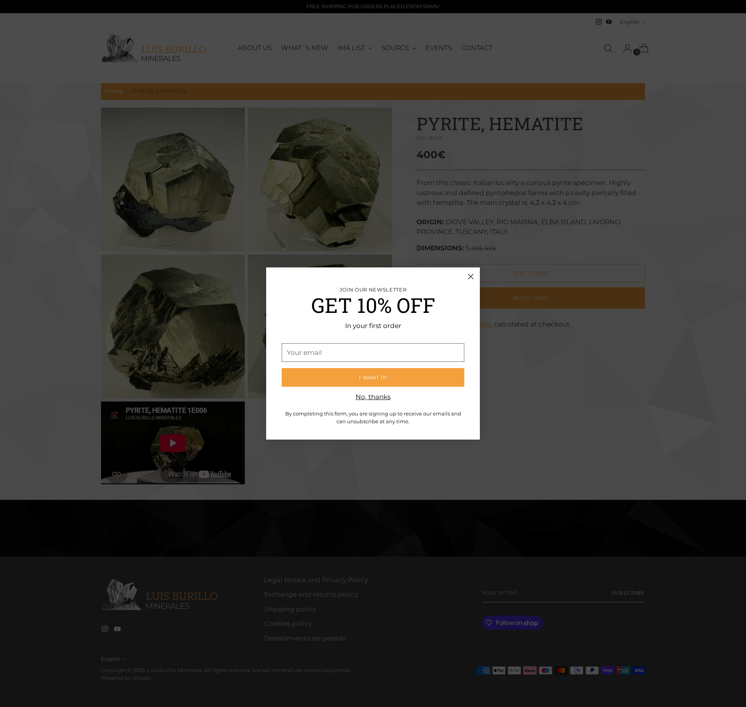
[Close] (471, 277)
